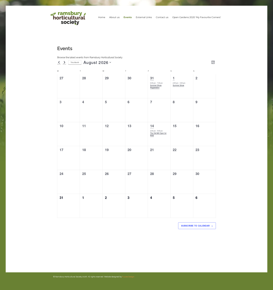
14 (152, 125)
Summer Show (178, 85)
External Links (144, 17)
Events (128, 17)
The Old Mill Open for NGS (158, 134)
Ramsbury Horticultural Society (68, 18)
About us (114, 17)
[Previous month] (59, 62)
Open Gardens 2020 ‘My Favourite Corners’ (196, 17)
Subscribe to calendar (195, 225)
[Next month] (64, 62)
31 (152, 77)
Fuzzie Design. (128, 277)
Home (101, 17)
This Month (75, 62)
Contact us (162, 17)
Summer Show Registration (156, 86)
